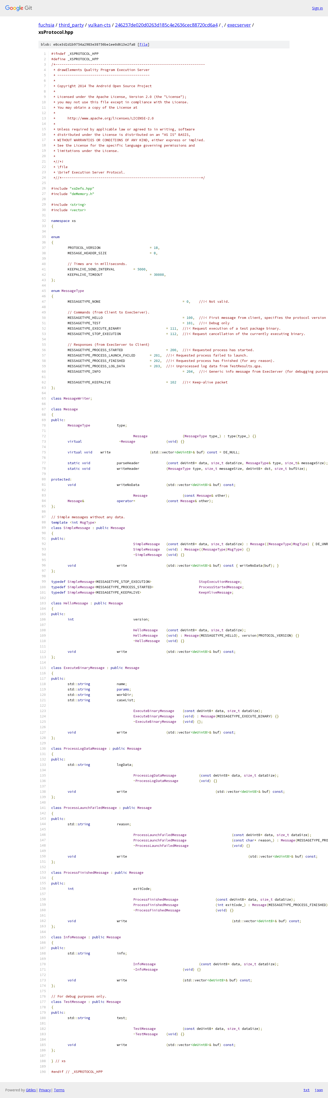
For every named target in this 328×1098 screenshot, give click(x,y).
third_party (71, 25)
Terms (59, 1089)
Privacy (45, 1089)
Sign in (317, 8)
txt (306, 1089)
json (319, 1089)
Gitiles (31, 1089)
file (143, 44)
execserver (239, 25)
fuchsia (46, 25)
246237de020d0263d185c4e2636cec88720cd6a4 (166, 25)
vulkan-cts (99, 25)
